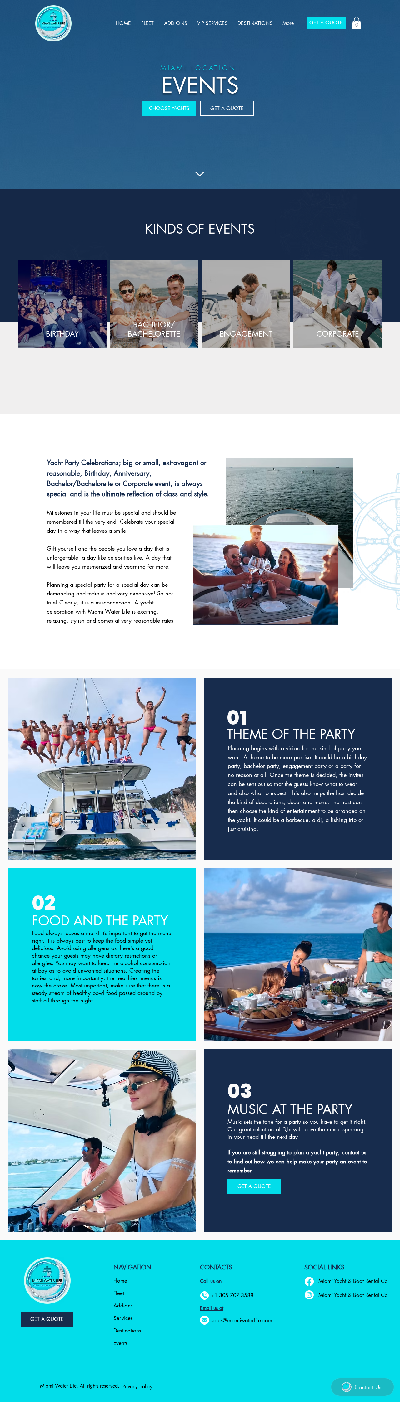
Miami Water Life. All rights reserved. (79, 1386)
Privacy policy (137, 1386)
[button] (357, 23)
